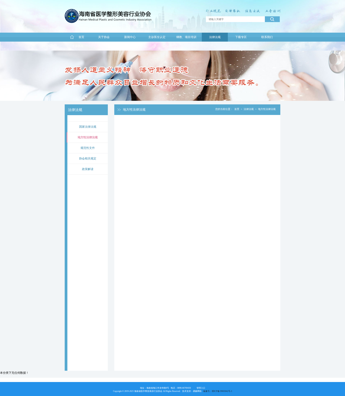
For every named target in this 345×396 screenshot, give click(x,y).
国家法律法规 (87, 126)
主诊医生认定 (156, 37)
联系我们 (267, 37)
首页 (81, 37)
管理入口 (201, 388)
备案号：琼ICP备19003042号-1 (217, 391)
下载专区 (241, 37)
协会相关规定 (87, 158)
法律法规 (215, 37)
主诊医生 (78, 46)
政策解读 (87, 169)
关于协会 (104, 37)
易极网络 (197, 391)
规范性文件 (87, 147)
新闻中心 (130, 37)
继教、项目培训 (186, 37)
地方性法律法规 (88, 137)
